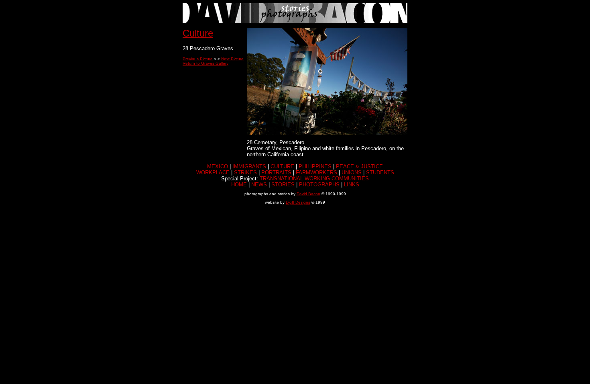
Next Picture (232, 59)
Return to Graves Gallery (205, 63)
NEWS (259, 185)
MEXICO (217, 166)
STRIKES (245, 173)
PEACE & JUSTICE (359, 166)
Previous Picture (198, 59)
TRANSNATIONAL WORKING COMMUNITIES (314, 179)
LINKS (351, 185)
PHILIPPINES (315, 166)
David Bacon (308, 194)
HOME (239, 185)
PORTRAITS (276, 173)
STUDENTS (380, 173)
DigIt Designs (298, 202)
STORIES (283, 185)
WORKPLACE (213, 173)
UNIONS (352, 173)
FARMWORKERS (316, 173)
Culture (198, 33)
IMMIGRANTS (249, 166)
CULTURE (282, 166)
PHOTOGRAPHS (319, 185)
